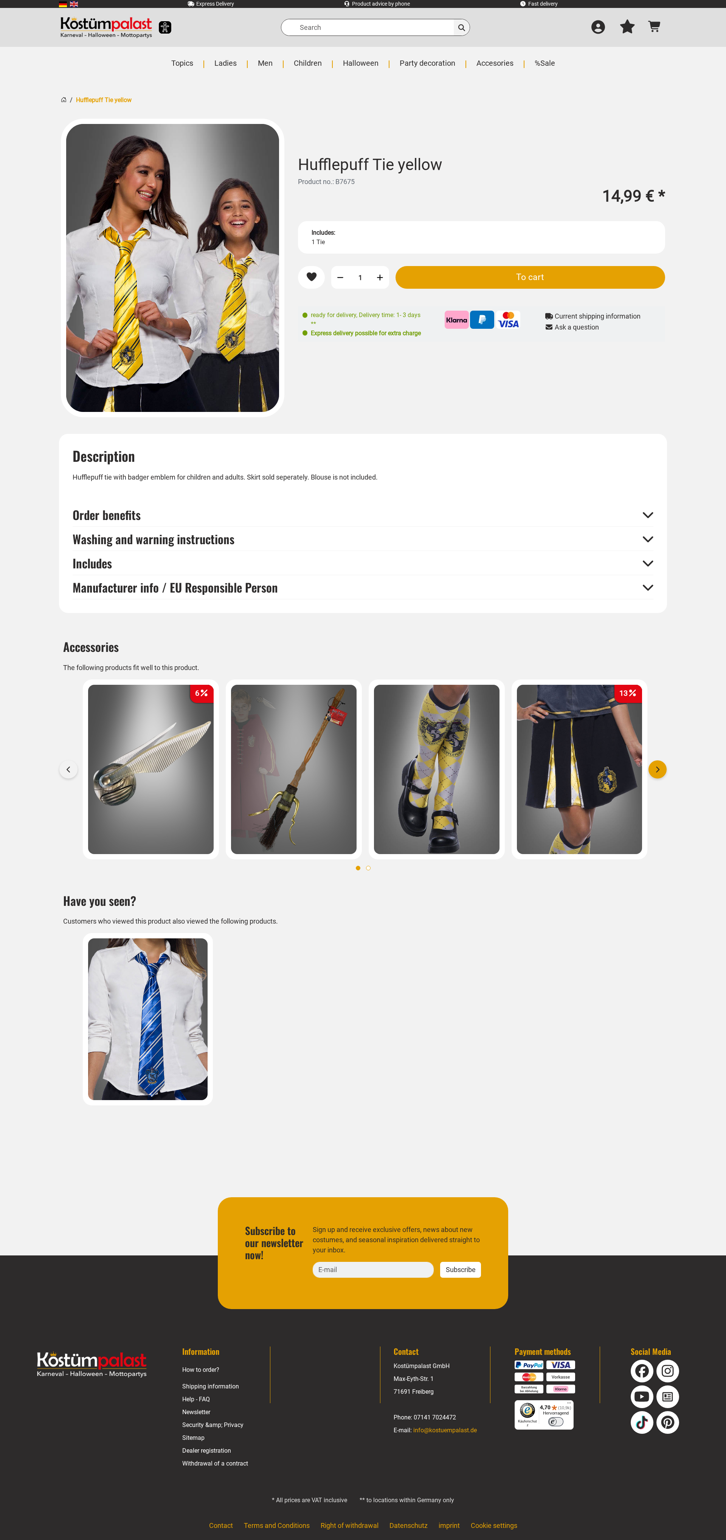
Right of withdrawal (350, 1525)
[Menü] (569, 1404)
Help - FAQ (196, 1399)
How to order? (200, 1369)
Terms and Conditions (277, 1525)
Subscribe (461, 1270)
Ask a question (576, 327)
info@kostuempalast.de (445, 1430)
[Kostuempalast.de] (106, 27)
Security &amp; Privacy (213, 1425)
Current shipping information (597, 316)
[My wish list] (627, 27)
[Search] (462, 27)
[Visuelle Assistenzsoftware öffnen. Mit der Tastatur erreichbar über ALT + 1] (160, 27)
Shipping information (210, 1386)
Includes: (323, 232)
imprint (449, 1525)
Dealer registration (206, 1450)
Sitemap (193, 1437)
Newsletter (196, 1412)
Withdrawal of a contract (215, 1463)
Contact (221, 1525)
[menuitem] (63, 4)
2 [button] (368, 868)
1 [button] (358, 868)
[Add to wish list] (311, 277)
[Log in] (598, 27)
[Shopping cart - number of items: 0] (654, 27)
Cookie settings (494, 1525)
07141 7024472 (435, 1417)
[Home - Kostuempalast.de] (92, 1365)
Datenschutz (408, 1525)
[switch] (555, 1421)
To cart (530, 277)
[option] (172, 268)
